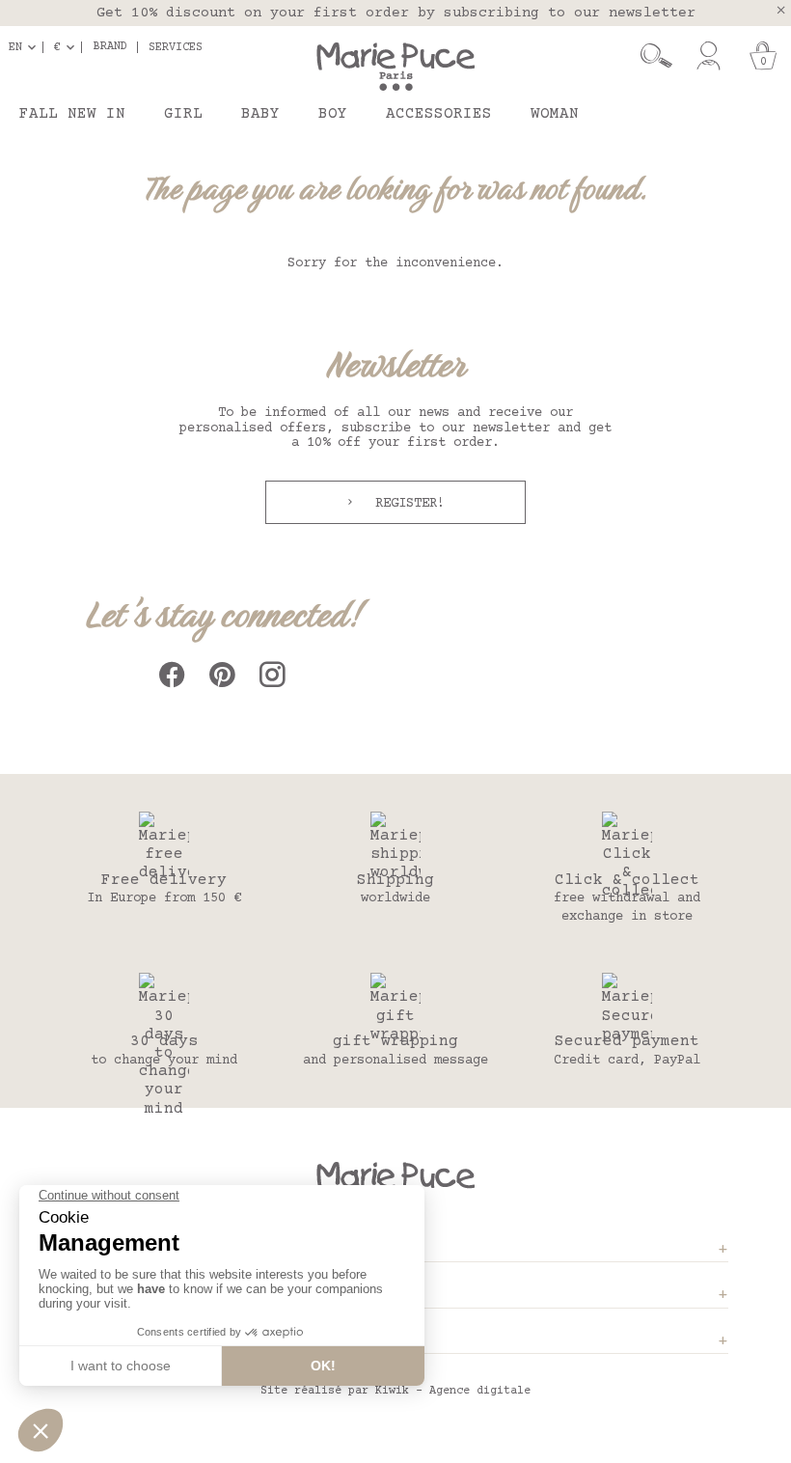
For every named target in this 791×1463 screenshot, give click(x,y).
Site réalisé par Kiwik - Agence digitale (395, 1391)
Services (176, 47)
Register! (406, 503)
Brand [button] (110, 47)
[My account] (708, 55)
